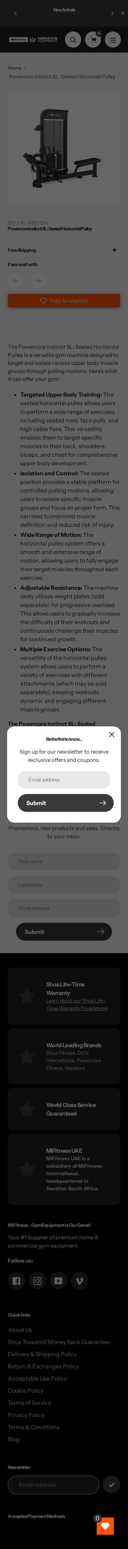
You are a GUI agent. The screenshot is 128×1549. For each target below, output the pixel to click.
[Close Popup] (111, 734)
